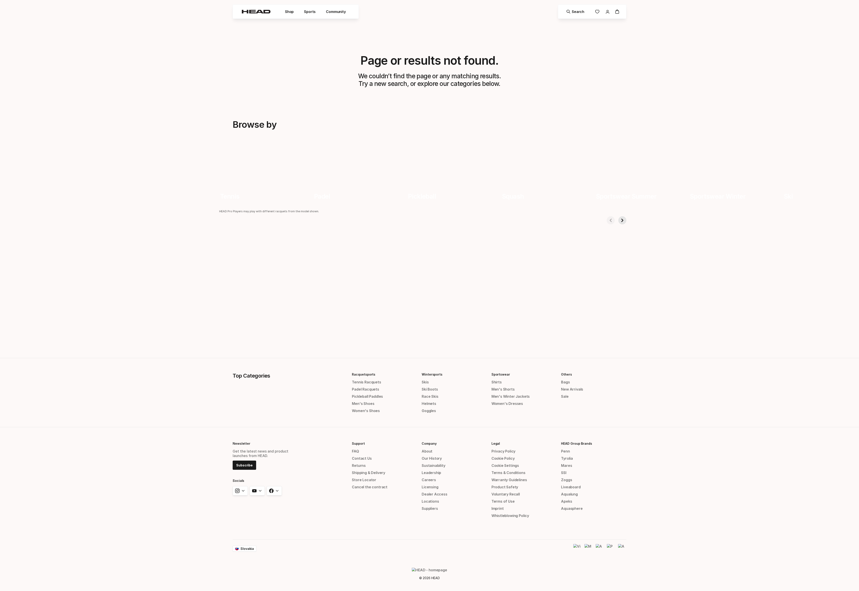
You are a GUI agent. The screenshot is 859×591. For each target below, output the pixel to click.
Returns (359, 465)
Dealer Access (434, 494)
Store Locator (364, 480)
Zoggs (566, 480)
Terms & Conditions (508, 472)
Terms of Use (503, 501)
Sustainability (433, 465)
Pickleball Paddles (367, 396)
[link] (597, 11)
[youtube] (257, 490)
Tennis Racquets (366, 382)
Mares (566, 465)
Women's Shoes (366, 410)
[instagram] (240, 490)
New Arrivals (572, 389)
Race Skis (430, 396)
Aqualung (569, 494)
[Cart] (617, 11)
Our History (432, 458)
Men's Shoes (363, 403)
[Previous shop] (611, 220)
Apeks (566, 501)
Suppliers (430, 508)
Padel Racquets (365, 389)
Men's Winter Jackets (510, 396)
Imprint (497, 508)
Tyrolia (567, 458)
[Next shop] (622, 220)
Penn (565, 451)
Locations (430, 501)
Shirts (496, 382)
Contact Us (362, 458)
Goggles (429, 410)
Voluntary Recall (505, 494)
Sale (564, 396)
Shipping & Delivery (368, 472)
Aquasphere (572, 508)
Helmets (429, 403)
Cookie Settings (505, 465)
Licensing (430, 487)
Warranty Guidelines (509, 480)
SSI (563, 472)
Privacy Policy (503, 451)
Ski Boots (430, 389)
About (427, 451)
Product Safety (504, 487)
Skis (425, 382)
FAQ (355, 451)
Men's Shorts (503, 389)
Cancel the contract (369, 487)
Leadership (431, 472)
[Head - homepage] (256, 11)
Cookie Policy (503, 458)
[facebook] (274, 490)
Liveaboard (570, 487)
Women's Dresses (507, 403)
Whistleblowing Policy (510, 515)
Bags (565, 382)
